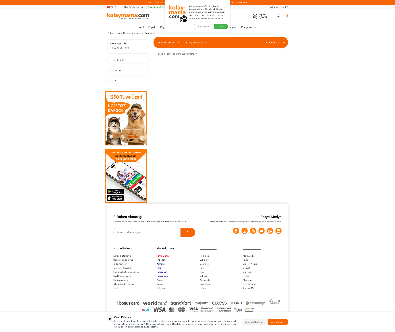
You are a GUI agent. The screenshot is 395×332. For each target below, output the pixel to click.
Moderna (247, 280)
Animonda (205, 280)
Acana (160, 280)
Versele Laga (249, 284)
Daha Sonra (203, 26)
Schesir (203, 276)
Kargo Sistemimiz (122, 255)
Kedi (141, 27)
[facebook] (236, 231)
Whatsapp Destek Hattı (160, 7)
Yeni (115, 80)
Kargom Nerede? (280, 7)
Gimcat (246, 267)
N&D (202, 271)
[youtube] (253, 231)
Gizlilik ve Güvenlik (122, 267)
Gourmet (204, 263)
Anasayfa (115, 33)
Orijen (159, 284)
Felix (202, 267)
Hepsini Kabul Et (278, 322)
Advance (161, 263)
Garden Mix (248, 288)
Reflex (246, 276)
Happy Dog (162, 276)
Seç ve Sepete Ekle (197, 42)
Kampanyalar (248, 27)
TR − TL (113, 7)
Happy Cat (162, 271)
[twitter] (261, 231)
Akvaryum (128, 33)
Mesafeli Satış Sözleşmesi (126, 271)
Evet (220, 26)
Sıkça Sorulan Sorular (133, 7)
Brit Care (161, 288)
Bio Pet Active (250, 263)
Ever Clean (205, 284)
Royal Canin (163, 255)
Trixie (245, 259)
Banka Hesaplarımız (123, 259)
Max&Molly (248, 255)
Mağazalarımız (120, 280)
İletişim (116, 288)
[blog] (278, 231)
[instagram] (244, 231)
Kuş (162, 27)
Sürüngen (231, 27)
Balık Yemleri (120, 48)
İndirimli (117, 70)
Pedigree (204, 255)
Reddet (176, 324)
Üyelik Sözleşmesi (122, 276)
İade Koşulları (120, 263)
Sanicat (247, 271)
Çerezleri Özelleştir (254, 322)
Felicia (203, 288)
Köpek (152, 27)
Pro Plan (161, 259)
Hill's (159, 267)
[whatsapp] (270, 231)
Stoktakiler (118, 60)
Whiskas (204, 259)
